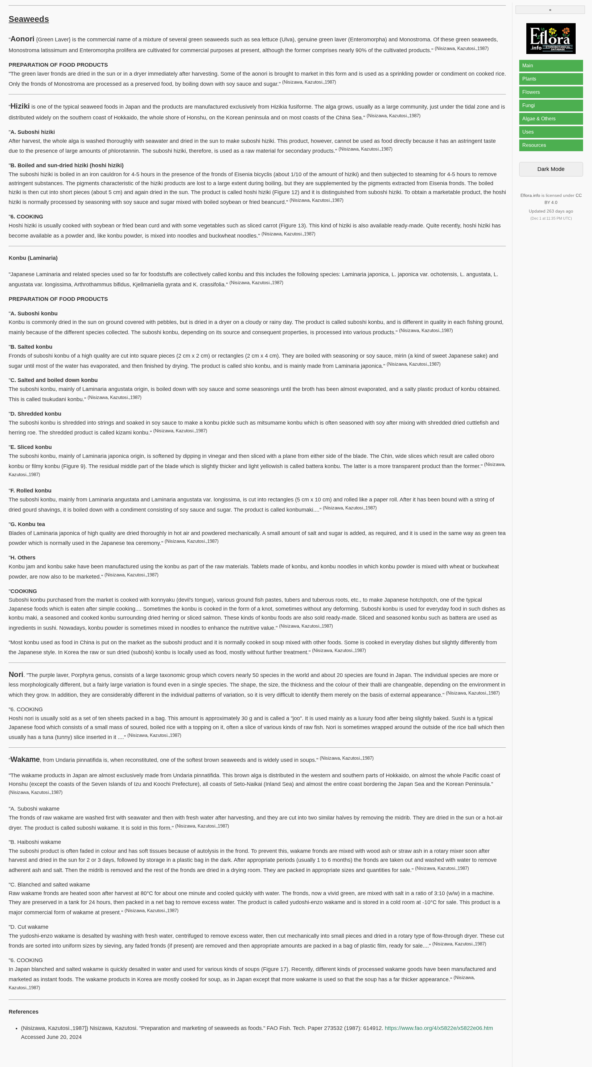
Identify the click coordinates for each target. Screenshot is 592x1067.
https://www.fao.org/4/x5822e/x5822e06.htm (439, 1028)
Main (527, 65)
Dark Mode (551, 169)
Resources (534, 145)
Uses (528, 132)
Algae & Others (539, 118)
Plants (529, 78)
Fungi (528, 105)
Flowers (531, 92)
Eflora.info (530, 195)
